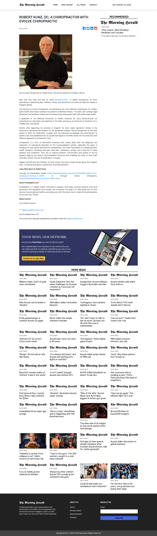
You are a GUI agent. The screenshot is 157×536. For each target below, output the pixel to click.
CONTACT (93, 5)
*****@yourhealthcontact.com (31, 210)
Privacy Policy (75, 511)
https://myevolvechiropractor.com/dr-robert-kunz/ (39, 178)
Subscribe (119, 518)
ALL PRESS (81, 5)
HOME (55, 5)
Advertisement (76, 514)
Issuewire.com (61, 100)
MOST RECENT (67, 5)
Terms (72, 507)
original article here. (75, 219)
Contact (73, 517)
